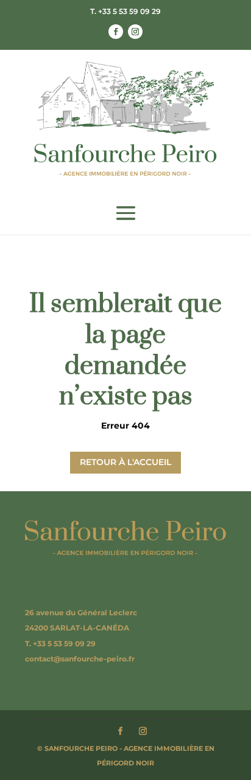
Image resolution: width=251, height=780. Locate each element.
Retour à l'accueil (125, 462)
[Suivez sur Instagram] (135, 31)
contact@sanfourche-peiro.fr (80, 658)
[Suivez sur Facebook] (115, 31)
